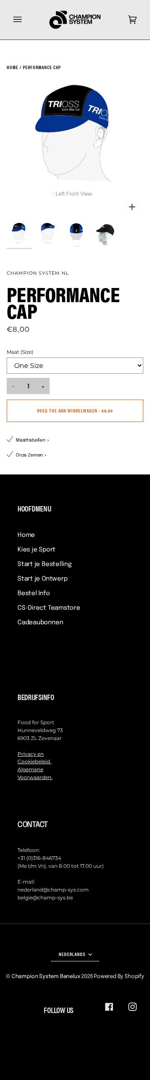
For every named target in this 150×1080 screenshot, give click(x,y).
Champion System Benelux (46, 976)
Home (26, 535)
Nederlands (73, 954)
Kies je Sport (36, 549)
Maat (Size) (20, 352)
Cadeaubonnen (40, 622)
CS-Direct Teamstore (49, 608)
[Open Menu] (25, 20)
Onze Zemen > (31, 455)
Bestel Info (34, 593)
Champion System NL (38, 273)
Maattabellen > (33, 440)
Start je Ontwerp (42, 579)
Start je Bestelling (45, 564)
